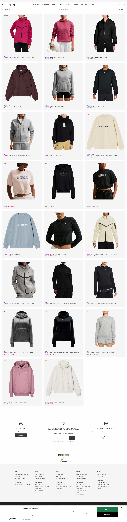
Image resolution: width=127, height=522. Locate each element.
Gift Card (84, 5)
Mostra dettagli (26, 519)
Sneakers (36, 5)
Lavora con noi (96, 505)
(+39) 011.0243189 (61, 478)
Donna (61, 5)
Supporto (123, 1)
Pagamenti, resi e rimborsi (66, 505)
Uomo (53, 5)
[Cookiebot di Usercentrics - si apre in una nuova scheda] (12, 519)
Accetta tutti (108, 509)
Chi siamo (29, 505)
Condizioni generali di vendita (49, 505)
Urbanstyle (45, 5)
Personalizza (107, 514)
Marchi (68, 5)
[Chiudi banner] (121, 507)
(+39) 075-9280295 (41, 478)
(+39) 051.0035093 (82, 478)
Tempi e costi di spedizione (82, 505)
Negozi (92, 5)
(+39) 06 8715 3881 (21, 478)
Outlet (76, 5)
